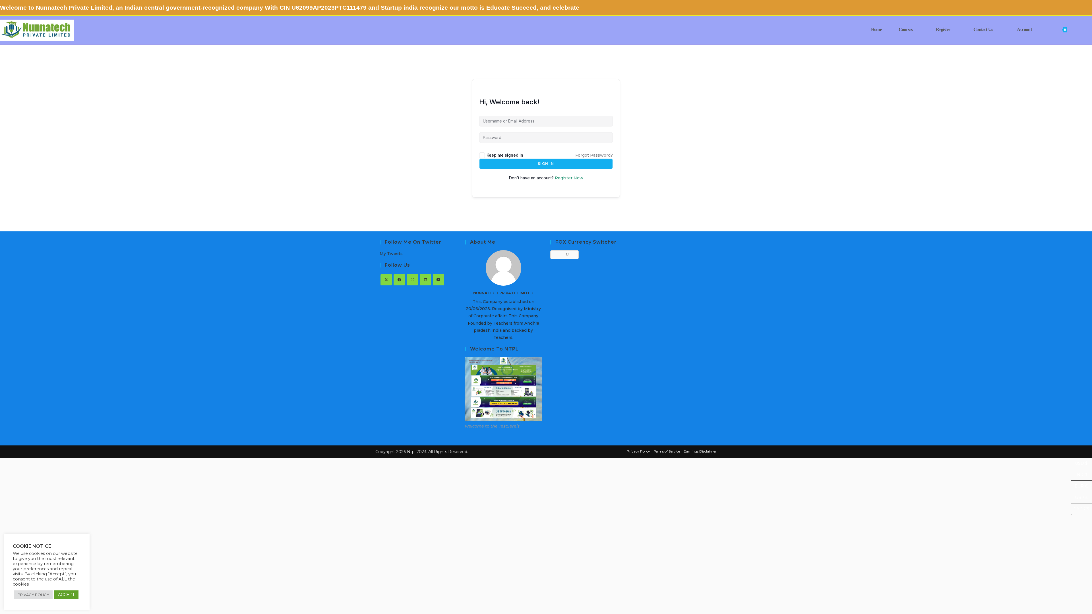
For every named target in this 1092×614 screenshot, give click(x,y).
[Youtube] (438, 279)
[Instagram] (412, 279)
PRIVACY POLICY (33, 594)
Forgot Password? (594, 155)
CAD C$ (1080, 509)
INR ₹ (1079, 475)
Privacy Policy (638, 451)
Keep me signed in (505, 155)
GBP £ (1079, 497)
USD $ (1079, 463)
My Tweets (391, 253)
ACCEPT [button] (66, 594)
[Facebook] (399, 279)
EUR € (1079, 486)
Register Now (569, 178)
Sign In (546, 163)
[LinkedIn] (425, 279)
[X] (386, 279)
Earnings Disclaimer (700, 451)
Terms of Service (667, 451)
